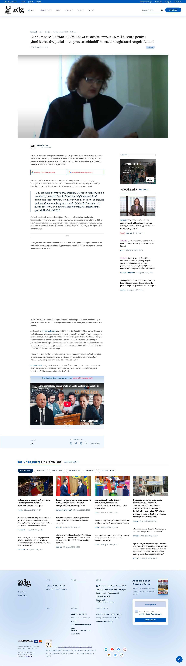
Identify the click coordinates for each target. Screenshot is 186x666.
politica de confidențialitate (150, 614)
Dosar (106, 614)
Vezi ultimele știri (71, 462)
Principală (33, 32)
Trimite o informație (146, 2)
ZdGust (91, 10)
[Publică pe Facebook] (71, 443)
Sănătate (111, 586)
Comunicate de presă (64, 510)
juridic (98, 602)
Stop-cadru (75, 634)
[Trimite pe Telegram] (81, 443)
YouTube (112, 649)
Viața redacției (120, 589)
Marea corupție (116, 614)
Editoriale (109, 589)
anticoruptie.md (49, 331)
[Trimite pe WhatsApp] (86, 443)
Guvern (25, 471)
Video (58, 10)
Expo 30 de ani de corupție (81, 625)
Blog (79, 10)
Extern (57, 589)
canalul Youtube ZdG (83, 377)
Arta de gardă (113, 593)
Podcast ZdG (121, 586)
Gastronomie (101, 593)
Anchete (74, 630)
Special (68, 10)
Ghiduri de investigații (104, 621)
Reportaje (83, 614)
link (125, 178)
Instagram (124, 649)
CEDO (32, 444)
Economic (21, 530)
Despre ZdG (158, 2)
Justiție (47, 32)
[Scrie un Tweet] (76, 443)
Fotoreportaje (84, 618)
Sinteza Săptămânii (127, 272)
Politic (129, 233)
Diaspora (99, 589)
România (74, 471)
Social (122, 290)
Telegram (106, 649)
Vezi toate (143, 190)
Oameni (74, 618)
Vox (89, 630)
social (112, 602)
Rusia (41, 471)
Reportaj (82, 630)
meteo (90, 471)
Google (109, 655)
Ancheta (99, 614)
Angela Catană (36, 365)
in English (168, 2)
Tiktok (121, 655)
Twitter (115, 655)
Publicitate (22, 595)
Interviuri (74, 621)
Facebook (118, 649)
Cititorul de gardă (103, 596)
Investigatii (45, 10)
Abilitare (74, 614)
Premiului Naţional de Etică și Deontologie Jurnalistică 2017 (75, 647)
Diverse (64, 589)
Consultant (100, 600)
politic (105, 602)
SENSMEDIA (28, 656)
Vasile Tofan (107, 471)
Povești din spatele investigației (108, 618)
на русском (177, 2)
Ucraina (57, 471)
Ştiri (31, 10)
